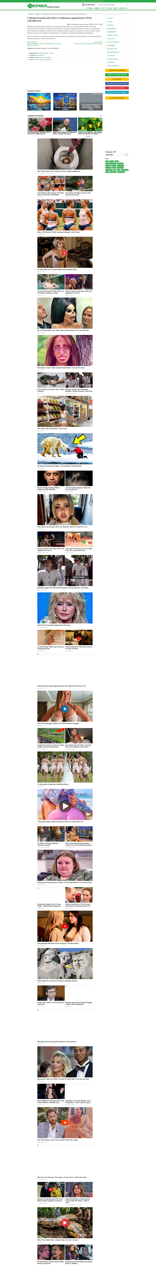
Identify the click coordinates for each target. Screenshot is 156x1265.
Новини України (112, 35)
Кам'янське (120, 167)
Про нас (109, 8)
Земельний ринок (113, 52)
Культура (120, 163)
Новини (96, 8)
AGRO (116, 161)
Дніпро (108, 165)
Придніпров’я (111, 32)
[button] (127, 8)
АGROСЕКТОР (111, 39)
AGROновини (111, 28)
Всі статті (110, 18)
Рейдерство (109, 170)
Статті (103, 8)
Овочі (114, 167)
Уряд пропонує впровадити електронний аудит (88, 43)
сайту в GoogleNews (45, 57)
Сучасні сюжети (112, 59)
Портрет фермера (113, 42)
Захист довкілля (113, 66)
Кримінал (110, 25)
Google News (117, 79)
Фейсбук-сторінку (48, 53)
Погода (112, 161)
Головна (90, 8)
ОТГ (107, 161)
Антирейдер (111, 45)
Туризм (109, 22)
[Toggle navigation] (126, 154)
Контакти (122, 8)
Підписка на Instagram (117, 70)
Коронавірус (124, 170)
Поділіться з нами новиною (117, 75)
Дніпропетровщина (111, 163)
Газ (115, 170)
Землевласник (112, 49)
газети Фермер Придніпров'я (43, 59)
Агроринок (110, 62)
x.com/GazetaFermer (117, 98)
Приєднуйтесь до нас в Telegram (117, 92)
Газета (115, 8)
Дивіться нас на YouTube (117, 88)
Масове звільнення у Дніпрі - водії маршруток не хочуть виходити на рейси (44, 44)
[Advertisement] (65, 77)
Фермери (113, 165)
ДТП (118, 170)
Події (107, 172)
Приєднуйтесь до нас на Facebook (117, 83)
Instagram (41, 55)
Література (113, 172)
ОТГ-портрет (111, 55)
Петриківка (121, 165)
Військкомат (121, 172)
